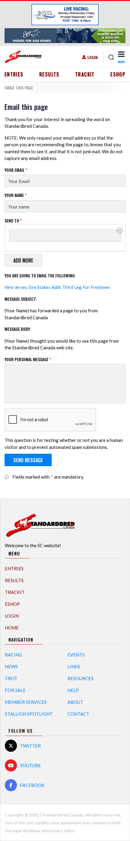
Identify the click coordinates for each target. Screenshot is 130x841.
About (75, 702)
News (11, 666)
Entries (14, 74)
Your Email (16, 170)
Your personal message (28, 359)
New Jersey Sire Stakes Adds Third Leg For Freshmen (57, 287)
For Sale (15, 690)
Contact (78, 714)
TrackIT (85, 74)
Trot (11, 678)
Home (12, 627)
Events (76, 654)
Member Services (26, 702)
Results (49, 74)
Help (73, 690)
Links (73, 666)
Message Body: (18, 329)
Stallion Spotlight (29, 714)
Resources (80, 678)
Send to (13, 220)
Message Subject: (21, 299)
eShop (117, 74)
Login (92, 57)
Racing (13, 654)
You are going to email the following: (40, 275)
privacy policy (62, 830)
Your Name (16, 195)
